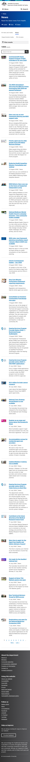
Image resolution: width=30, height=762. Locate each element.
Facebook (4, 710)
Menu (6, 9)
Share (18, 24)
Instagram (4, 719)
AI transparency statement (9, 664)
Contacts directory (6, 670)
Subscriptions (5, 693)
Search (25, 9)
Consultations (5, 708)
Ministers (4, 659)
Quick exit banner (6, 689)
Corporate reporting (7, 662)
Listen (5, 24)
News (4, 13)
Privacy (3, 687)
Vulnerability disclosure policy (10, 696)
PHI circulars (19, 37)
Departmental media (8, 37)
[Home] (15, 4)
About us (4, 657)
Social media (5, 691)
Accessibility (5, 681)
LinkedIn (3, 713)
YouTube (3, 717)
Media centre (5, 704)
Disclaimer (4, 685)
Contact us (4, 668)
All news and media (7, 32)
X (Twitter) (4, 715)
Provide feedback (8, 735)
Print (12, 24)
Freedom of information (8, 666)
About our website (6, 679)
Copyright (4, 683)
